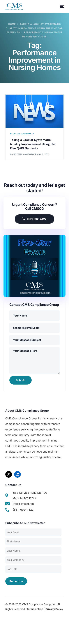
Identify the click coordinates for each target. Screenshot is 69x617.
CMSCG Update (25, 134)
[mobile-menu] (60, 6)
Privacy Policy (54, 609)
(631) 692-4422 (37, 218)
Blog (13, 134)
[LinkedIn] (17, 474)
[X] (8, 474)
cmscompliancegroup (23, 154)
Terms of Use (34, 609)
